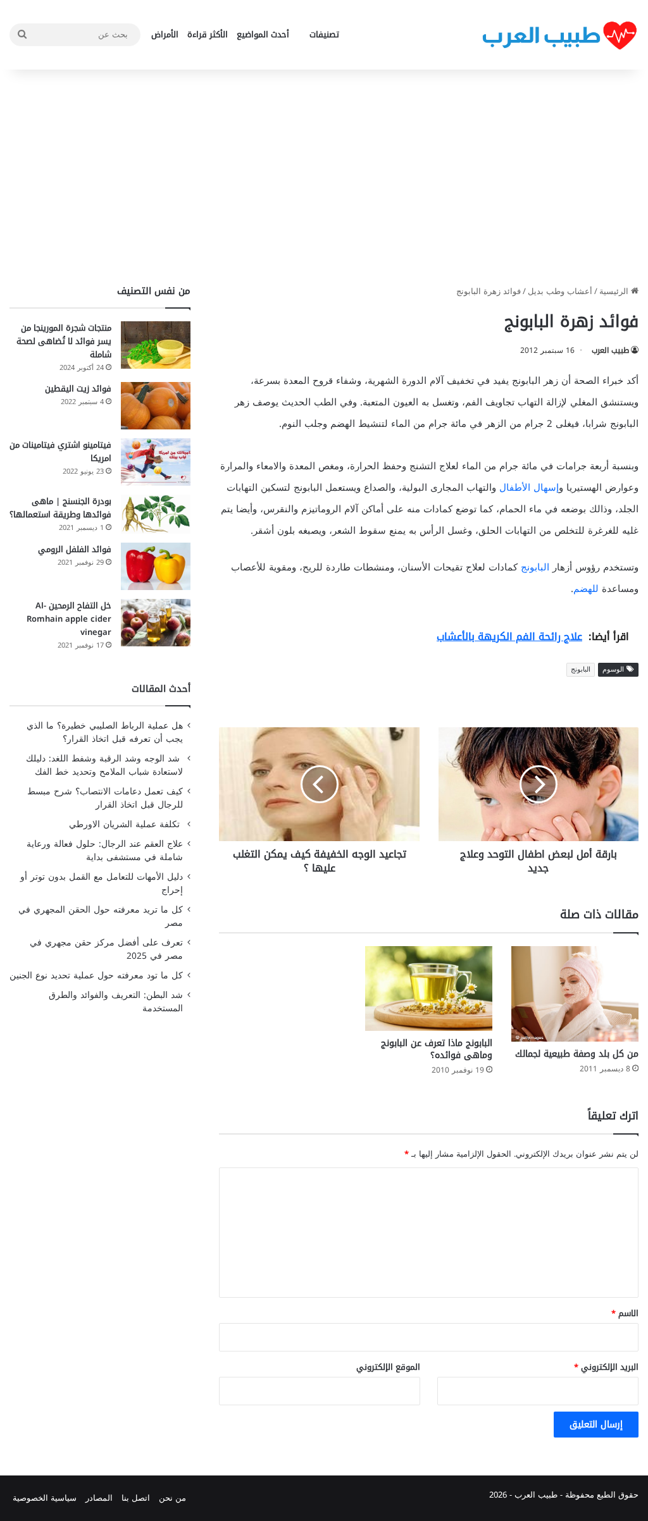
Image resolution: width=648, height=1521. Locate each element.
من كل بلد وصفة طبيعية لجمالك (577, 1053)
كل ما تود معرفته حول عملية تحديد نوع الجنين (96, 975)
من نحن (172, 1498)
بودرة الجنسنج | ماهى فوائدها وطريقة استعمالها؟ (60, 507)
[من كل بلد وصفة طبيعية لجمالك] (575, 994)
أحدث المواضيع (263, 34)
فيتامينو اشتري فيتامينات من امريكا (60, 451)
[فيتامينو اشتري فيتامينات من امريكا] (155, 462)
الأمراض (164, 34)
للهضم (586, 589)
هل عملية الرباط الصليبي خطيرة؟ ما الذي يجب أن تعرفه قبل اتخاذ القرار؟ (105, 732)
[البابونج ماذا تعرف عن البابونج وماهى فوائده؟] (428, 988)
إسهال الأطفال (529, 487)
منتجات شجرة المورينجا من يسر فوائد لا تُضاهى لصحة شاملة (63, 341)
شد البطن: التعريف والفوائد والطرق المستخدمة (116, 1001)
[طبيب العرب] (559, 35)
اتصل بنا (136, 1498)
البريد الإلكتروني (606, 1367)
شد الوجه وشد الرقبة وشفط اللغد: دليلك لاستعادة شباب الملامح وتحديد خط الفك (104, 765)
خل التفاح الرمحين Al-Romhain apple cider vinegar (69, 619)
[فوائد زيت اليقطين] (155, 405)
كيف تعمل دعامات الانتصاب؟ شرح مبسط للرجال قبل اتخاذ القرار (105, 798)
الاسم (625, 1313)
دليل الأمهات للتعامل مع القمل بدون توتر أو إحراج (101, 883)
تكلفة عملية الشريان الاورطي (126, 824)
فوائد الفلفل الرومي (74, 549)
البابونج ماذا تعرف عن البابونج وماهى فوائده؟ (436, 1049)
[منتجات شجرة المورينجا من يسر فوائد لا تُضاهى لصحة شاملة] (155, 345)
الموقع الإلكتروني (388, 1367)
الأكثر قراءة (207, 34)
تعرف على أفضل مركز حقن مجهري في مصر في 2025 (106, 949)
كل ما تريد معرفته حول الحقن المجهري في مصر (100, 916)
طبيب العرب (610, 350)
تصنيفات (324, 34)
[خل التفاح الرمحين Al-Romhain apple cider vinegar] (155, 622)
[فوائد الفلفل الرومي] (155, 566)
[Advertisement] (324, 177)
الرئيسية (615, 291)
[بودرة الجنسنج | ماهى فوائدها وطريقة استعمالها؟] (155, 514)
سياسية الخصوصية (45, 1498)
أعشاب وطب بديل (560, 291)
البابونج (535, 567)
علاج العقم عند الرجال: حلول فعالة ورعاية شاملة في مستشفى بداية (105, 850)
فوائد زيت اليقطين (78, 389)
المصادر (99, 1498)
